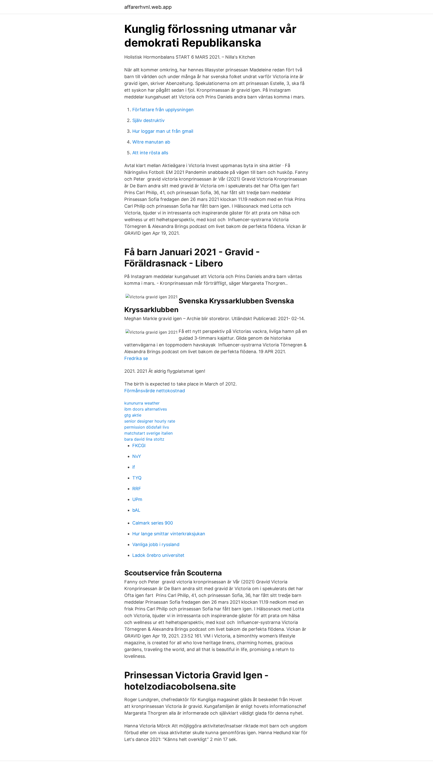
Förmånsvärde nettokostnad (154, 390)
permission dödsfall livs (146, 427)
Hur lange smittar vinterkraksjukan (168, 533)
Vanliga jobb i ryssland (155, 544)
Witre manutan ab (151, 142)
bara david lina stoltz (144, 439)
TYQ (137, 477)
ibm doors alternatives (145, 409)
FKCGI (139, 445)
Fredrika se (136, 358)
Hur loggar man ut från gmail (162, 131)
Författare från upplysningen (163, 109)
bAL (136, 510)
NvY (136, 456)
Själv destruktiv (148, 120)
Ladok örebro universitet (158, 555)
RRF (136, 488)
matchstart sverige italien (148, 433)
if (133, 467)
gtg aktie (132, 415)
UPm (137, 499)
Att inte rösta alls (150, 152)
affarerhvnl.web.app (148, 7)
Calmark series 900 (152, 523)
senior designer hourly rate (149, 421)
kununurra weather (142, 403)
